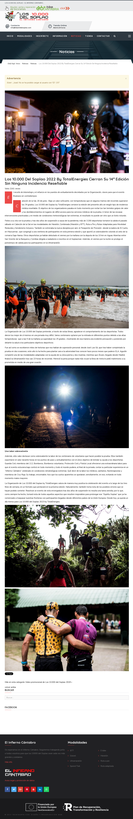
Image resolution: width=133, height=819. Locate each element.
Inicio (10, 36)
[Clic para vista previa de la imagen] (67, 132)
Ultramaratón (75, 761)
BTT (71, 750)
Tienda (89, 36)
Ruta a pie (104, 761)
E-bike (103, 750)
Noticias (76, 36)
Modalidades (24, 36)
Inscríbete (42, 36)
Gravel (72, 755)
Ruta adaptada (107, 766)
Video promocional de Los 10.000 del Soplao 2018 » (48, 682)
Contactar (103, 36)
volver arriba (10, 687)
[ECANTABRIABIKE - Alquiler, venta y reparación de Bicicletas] (67, 8)
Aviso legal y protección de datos (20, 780)
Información (60, 36)
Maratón (104, 755)
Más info (8, 762)
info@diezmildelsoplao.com (21, 28)
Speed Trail (74, 766)
